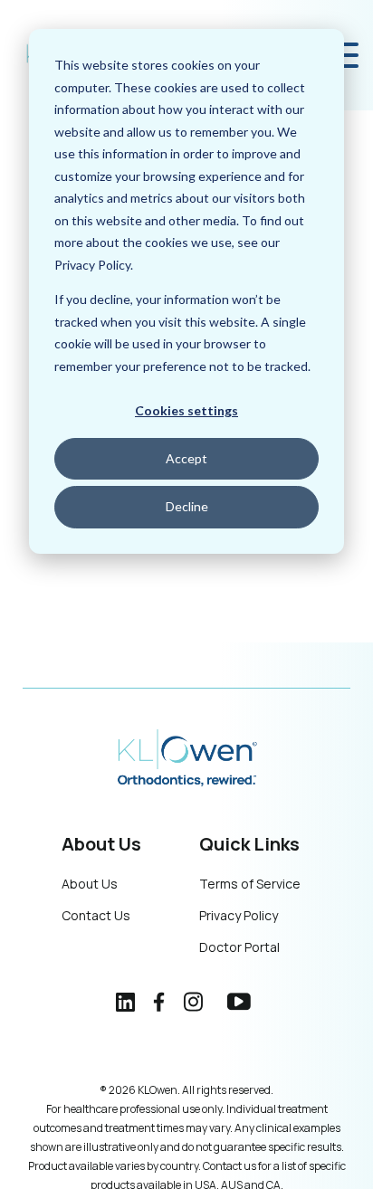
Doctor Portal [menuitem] (239, 947)
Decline (187, 506)
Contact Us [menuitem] (96, 915)
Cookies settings (186, 410)
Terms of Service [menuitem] (250, 883)
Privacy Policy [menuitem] (238, 915)
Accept (186, 458)
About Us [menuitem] (90, 883)
